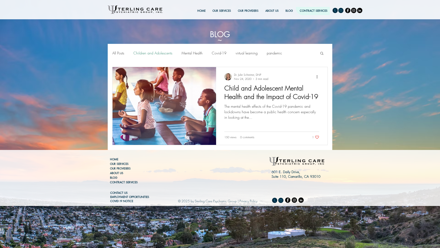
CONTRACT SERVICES (124, 182)
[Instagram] (353, 10)
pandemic (274, 53)
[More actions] (318, 76)
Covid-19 (219, 53)
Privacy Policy (248, 201)
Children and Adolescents (152, 53)
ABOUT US (116, 173)
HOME (114, 159)
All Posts (118, 53)
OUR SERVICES (119, 164)
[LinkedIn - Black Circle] (359, 10)
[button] (322, 53)
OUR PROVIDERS (120, 168)
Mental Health (192, 53)
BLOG (113, 178)
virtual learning (247, 53)
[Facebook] (347, 10)
